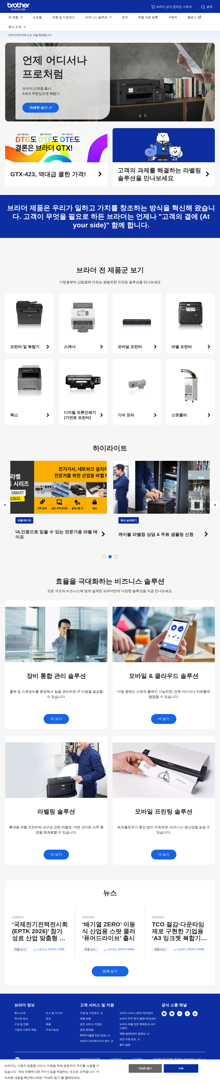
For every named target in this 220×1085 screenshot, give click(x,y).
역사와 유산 (21, 1018)
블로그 (192, 17)
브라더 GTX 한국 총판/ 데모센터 (137, 1018)
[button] (56, 174)
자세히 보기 (38, 107)
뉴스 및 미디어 (54, 1013)
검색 (209, 6)
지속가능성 (52, 1029)
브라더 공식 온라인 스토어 (174, 6)
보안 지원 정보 (127, 1039)
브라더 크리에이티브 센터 (95, 1040)
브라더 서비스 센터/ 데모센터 (136, 1013)
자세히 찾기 (145, 1068)
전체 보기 (110, 971)
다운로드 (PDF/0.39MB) (120, 949)
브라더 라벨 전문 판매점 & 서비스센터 (137, 1026)
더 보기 (56, 719)
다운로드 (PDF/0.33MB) (190, 949)
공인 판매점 (86, 1029)
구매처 (172, 17)
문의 (125, 17)
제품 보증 (85, 1018)
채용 (48, 1024)
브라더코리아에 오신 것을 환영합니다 (30, 35)
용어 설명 (124, 1044)
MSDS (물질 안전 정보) (93, 1035)
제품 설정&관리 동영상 (132, 1033)
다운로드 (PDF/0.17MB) (50, 949)
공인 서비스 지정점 (91, 1024)
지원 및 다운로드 (63, 17)
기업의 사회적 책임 (25, 1029)
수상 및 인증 (21, 1024)
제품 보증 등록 (148, 17)
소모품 (37, 17)
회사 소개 (19, 1013)
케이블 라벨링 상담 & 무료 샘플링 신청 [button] (53, 534)
